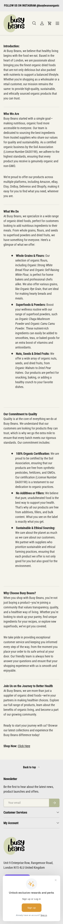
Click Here (24, 746)
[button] (50, 23)
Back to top (30, 767)
